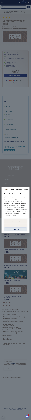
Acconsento (15, 229)
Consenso (5, 189)
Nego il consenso (16, 221)
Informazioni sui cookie (22, 189)
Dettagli (12, 189)
